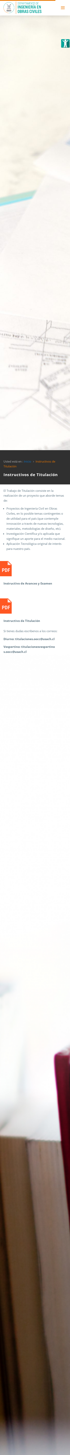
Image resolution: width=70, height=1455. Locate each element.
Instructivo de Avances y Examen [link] (28, 583)
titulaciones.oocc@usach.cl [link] (35, 639)
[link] (65, 43)
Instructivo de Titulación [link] (22, 621)
